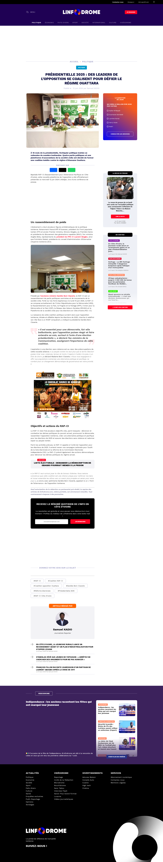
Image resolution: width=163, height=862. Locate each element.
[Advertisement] (81, 42)
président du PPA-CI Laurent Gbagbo (72, 237)
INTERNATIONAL (98, 22)
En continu (120, 235)
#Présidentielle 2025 (66, 591)
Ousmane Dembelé (116, 114)
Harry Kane (113, 122)
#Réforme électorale (42, 591)
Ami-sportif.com (143, 2)
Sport (75, 22)
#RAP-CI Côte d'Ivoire (42, 596)
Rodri (111, 126)
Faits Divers (63, 22)
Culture (112, 22)
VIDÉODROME (125, 22)
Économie (49, 22)
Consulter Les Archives (120, 134)
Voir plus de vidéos (116, 757)
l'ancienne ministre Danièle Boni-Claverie (57, 296)
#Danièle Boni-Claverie (75, 586)
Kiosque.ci (131, 2)
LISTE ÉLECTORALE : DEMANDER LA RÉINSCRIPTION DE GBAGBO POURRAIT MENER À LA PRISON (62, 464)
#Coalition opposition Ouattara (46, 586)
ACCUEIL (74, 61)
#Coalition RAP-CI (55, 581)
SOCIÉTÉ (85, 22)
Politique (36, 22)
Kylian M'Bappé (114, 111)
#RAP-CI (37, 581)
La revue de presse (120, 173)
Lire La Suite (120, 216)
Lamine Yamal (114, 118)
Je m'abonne (131, 12)
